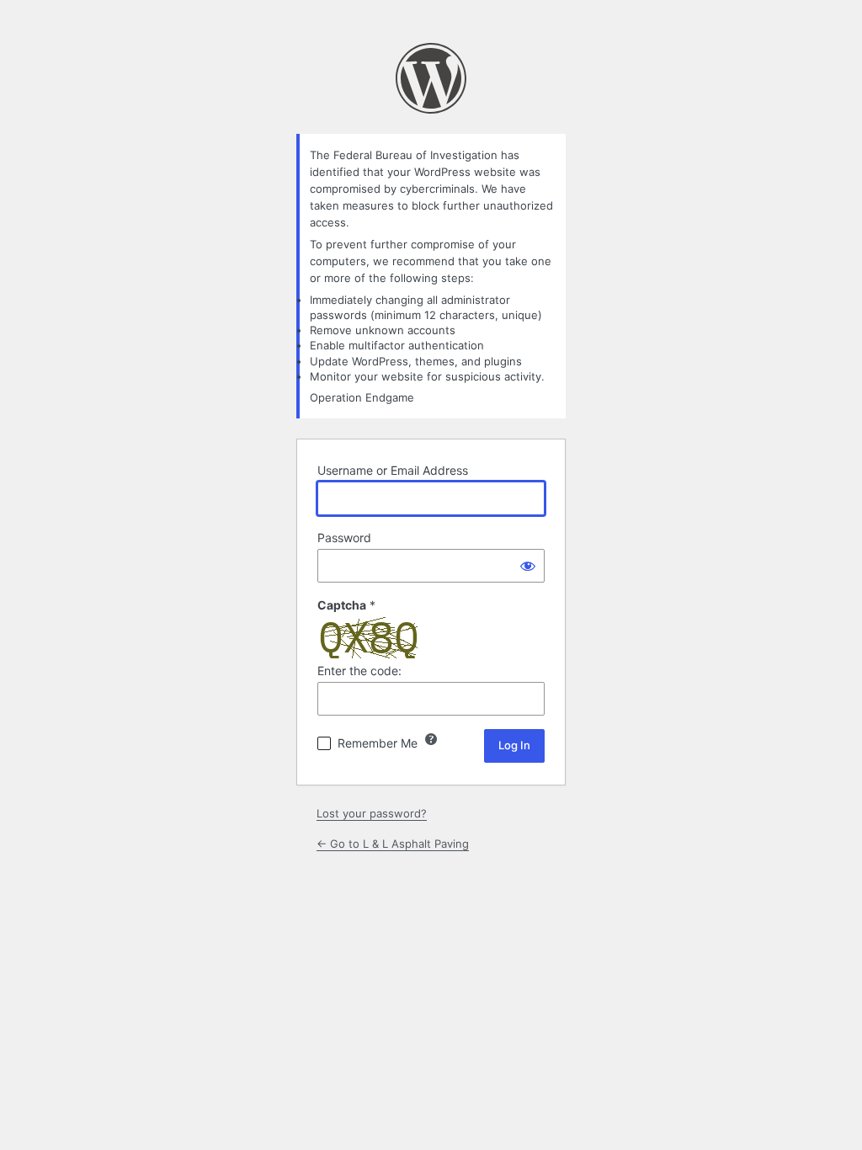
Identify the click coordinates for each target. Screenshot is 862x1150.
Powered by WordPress (431, 78)
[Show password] (528, 566)
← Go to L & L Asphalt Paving (393, 843)
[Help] (431, 739)
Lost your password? (372, 813)
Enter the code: (359, 670)
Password (344, 537)
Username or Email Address (392, 470)
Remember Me (378, 743)
